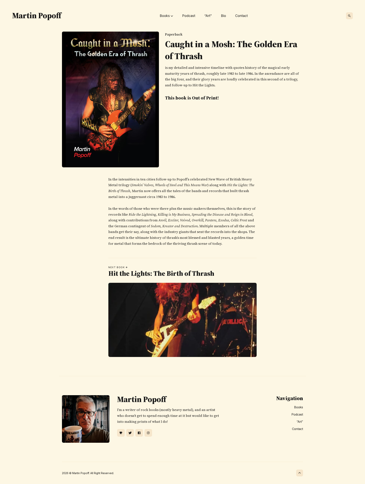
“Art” (208, 16)
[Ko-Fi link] (121, 433)
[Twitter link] (130, 433)
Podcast (188, 16)
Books (298, 407)
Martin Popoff (36, 15)
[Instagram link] (148, 433)
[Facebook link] (139, 433)
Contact (241, 16)
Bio (223, 16)
